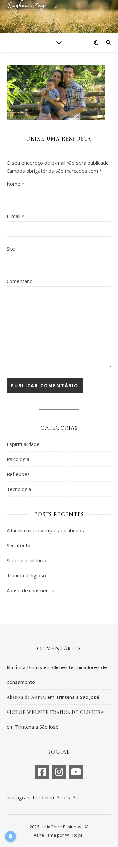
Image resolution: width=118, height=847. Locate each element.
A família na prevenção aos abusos (45, 530)
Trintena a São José (77, 697)
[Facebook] (42, 772)
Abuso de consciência (30, 590)
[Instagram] (59, 772)
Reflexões (18, 474)
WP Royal (74, 835)
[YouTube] (76, 772)
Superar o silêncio (26, 560)
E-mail (15, 216)
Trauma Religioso (26, 575)
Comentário (20, 281)
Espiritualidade (23, 444)
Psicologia (18, 459)
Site (11, 248)
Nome (15, 183)
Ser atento (18, 545)
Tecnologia (19, 489)
